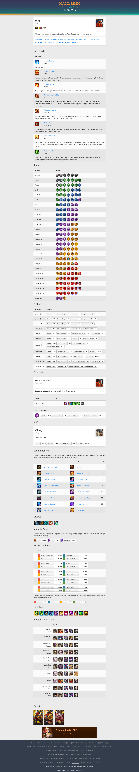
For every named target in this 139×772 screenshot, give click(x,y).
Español (46, 743)
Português (79, 743)
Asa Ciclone (80, 510)
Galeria (73, 42)
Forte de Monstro (86, 754)
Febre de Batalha (50, 110)
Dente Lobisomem (50, 467)
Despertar (62, 40)
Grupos (85, 40)
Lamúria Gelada (49, 504)
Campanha (87, 747)
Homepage (43, 762)
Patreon (96, 762)
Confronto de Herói (94, 758)
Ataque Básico (49, 61)
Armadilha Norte (50, 136)
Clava (78, 467)
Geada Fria (80, 504)
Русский (87, 743)
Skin (68, 40)
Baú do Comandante (86, 750)
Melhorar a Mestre (64, 747)
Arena (68, 754)
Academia (96, 747)
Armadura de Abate (83, 498)
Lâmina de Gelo (49, 479)
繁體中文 (100, 743)
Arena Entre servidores (58, 758)
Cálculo (48, 750)
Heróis (66, 10)
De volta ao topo (60, 762)
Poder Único (48, 123)
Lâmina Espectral (82, 492)
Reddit (83, 762)
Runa (54, 750)
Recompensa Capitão (51, 95)
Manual (28, 747)
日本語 (67, 743)
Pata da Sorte (49, 473)
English (40, 743)
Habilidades (39, 40)
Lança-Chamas (49, 84)
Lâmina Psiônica (82, 479)
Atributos (53, 40)
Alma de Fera (94, 40)
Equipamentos (76, 40)
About (51, 762)
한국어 (72, 743)
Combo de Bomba (50, 71)
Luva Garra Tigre (82, 473)
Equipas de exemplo (62, 42)
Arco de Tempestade (51, 486)
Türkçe (94, 743)
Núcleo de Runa (40, 42)
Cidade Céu (75, 754)
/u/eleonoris (58, 766)
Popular (41, 758)
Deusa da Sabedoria (107, 747)
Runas (47, 40)
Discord (89, 762)
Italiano (60, 743)
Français (53, 743)
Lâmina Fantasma (50, 492)
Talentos (51, 42)
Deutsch (33, 743)
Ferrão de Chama (82, 486)
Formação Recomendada (56, 754)
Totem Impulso (49, 151)
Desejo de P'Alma (51, 747)
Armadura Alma (49, 498)
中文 (106, 743)
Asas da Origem (49, 510)
